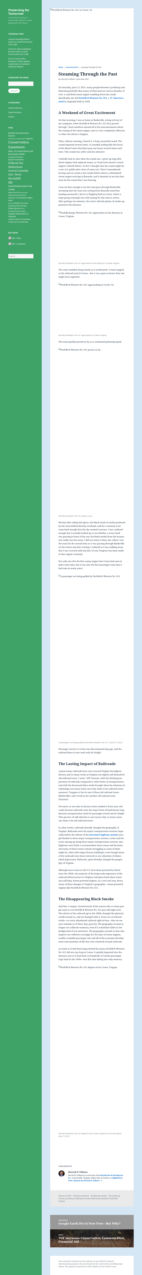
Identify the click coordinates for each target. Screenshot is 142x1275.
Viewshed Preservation (17, 211)
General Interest (15, 108)
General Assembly (18, 170)
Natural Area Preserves (17, 195)
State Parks (24, 203)
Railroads (11, 203)
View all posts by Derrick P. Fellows (84, 1180)
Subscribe (14, 91)
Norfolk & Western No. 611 (92, 98)
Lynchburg (69, 1198)
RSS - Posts (16, 238)
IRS (10, 182)
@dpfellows (117, 1178)
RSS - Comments (18, 244)
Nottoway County (82, 1198)
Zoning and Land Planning (18, 222)
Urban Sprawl (14, 208)
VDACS (23, 208)
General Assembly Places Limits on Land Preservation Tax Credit (20, 42)
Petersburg (95, 1198)
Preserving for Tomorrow (18, 12)
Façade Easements (16, 159)
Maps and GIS (13, 192)
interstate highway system (103, 834)
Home (60, 67)
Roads (16, 203)
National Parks (23, 192)
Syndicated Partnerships (17, 206)
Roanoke (104, 1198)
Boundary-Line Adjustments (16, 139)
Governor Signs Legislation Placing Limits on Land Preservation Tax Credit (19, 51)
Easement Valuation (15, 157)
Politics (11, 117)
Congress (29, 138)
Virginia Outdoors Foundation (19, 219)
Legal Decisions (14, 112)
